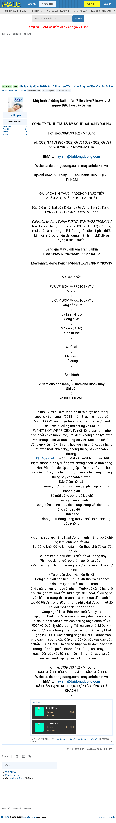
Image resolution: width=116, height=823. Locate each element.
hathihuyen (8, 90)
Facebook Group (16, 778)
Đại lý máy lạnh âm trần (66, 739)
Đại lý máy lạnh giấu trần (87, 739)
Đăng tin (31, 4)
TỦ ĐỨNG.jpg (51, 708)
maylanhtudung (63, 91)
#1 (112, 742)
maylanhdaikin (34, 91)
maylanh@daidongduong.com (77, 156)
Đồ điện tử (37, 11)
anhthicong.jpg (52, 723)
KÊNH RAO (4, 817)
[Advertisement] (58, 60)
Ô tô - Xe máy (80, 11)
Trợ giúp (101, 817)
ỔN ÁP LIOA (10, 772)
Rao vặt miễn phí (29, 817)
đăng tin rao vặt (12, 775)
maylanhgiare (48, 91)
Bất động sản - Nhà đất (16, 11)
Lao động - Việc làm (101, 11)
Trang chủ (47, 4)
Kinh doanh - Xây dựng (58, 11)
